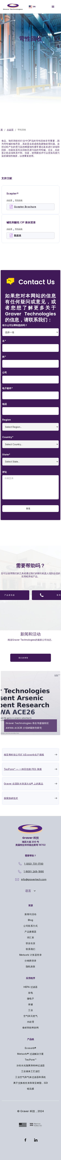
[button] (30, 891)
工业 (30, 1010)
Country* (7, 437)
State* (6, 454)
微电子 (30, 998)
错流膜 (30, 1088)
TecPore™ (30, 1059)
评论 (4, 472)
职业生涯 (30, 943)
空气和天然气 (30, 1016)
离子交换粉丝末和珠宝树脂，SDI (30, 1082)
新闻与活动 (30, 914)
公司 (4, 372)
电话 (4, 404)
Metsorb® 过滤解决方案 (30, 1053)
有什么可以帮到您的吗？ (14, 325)
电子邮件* (7, 388)
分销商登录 (30, 960)
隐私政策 (30, 966)
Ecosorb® (30, 1048)
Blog (30, 920)
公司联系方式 (30, 925)
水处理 (10, 129)
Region (6, 419)
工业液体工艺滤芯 (30, 1071)
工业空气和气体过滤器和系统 (30, 1077)
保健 (30, 1004)
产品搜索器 (30, 931)
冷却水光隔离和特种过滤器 (30, 1065)
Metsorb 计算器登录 (30, 954)
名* (4, 340)
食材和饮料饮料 (30, 1027)
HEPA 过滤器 (30, 987)
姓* (4, 356)
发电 (30, 992)
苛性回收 (18, 200)
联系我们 (30, 949)
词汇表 (30, 937)
